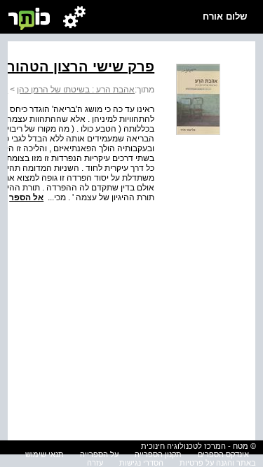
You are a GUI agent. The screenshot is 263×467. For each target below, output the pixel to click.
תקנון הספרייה (158, 454)
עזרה (95, 463)
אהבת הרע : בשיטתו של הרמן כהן (76, 90)
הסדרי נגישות (141, 463)
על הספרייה (99, 454)
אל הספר (26, 197)
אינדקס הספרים (223, 454)
